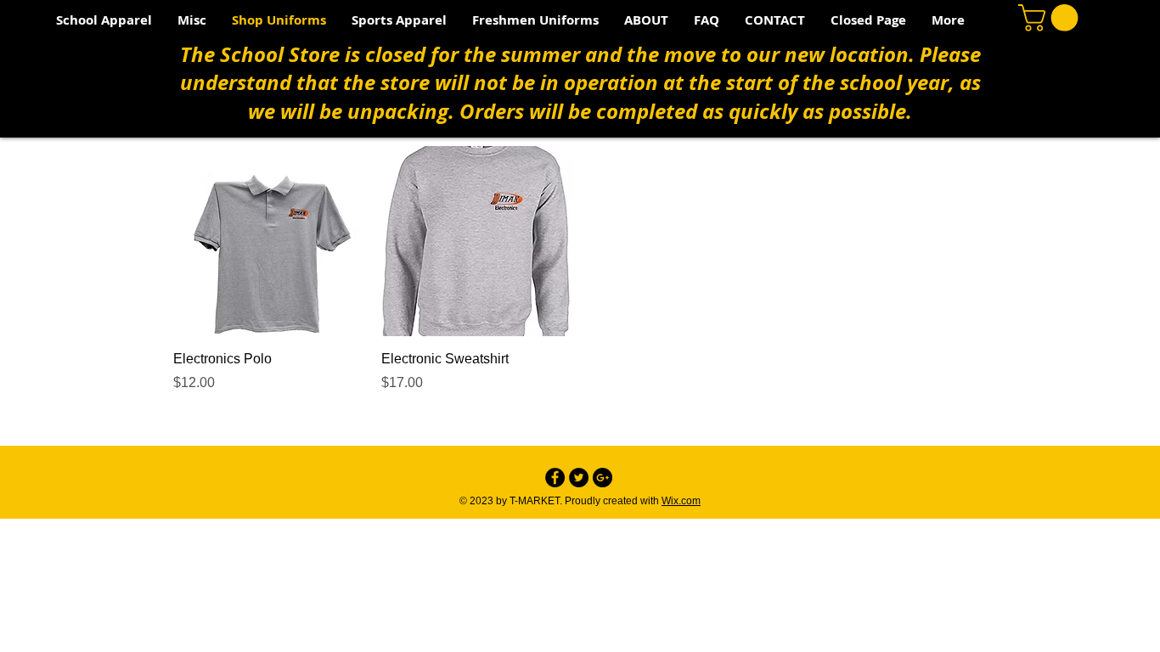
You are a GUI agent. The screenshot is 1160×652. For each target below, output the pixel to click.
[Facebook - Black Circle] (555, 477)
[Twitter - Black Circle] (578, 477)
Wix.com (681, 501)
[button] (192, 20)
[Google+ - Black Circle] (602, 477)
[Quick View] (268, 241)
